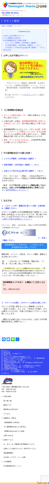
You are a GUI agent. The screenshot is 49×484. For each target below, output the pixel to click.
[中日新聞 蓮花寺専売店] (24, 6)
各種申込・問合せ (9, 364)
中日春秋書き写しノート (12, 466)
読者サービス (8, 355)
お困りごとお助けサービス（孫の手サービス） (18, 358)
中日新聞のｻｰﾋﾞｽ (18, 370)
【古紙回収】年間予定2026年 (34, 362)
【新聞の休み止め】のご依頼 (12, 367)
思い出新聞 (33, 371)
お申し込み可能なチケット (14, 36)
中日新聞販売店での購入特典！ (15, 40)
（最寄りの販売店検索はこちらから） (16, 219)
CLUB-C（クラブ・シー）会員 (13, 359)
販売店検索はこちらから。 (17, 190)
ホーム (6, 350)
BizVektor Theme (29, 476)
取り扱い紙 (7, 353)
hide (28, 31)
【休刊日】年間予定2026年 (12, 362)
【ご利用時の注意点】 (12, 38)
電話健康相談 (41, 358)
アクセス (23, 361)
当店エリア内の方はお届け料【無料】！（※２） (25, 47)
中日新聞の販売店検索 (10, 368)
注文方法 (7, 50)
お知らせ (6, 373)
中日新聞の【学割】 (19, 371)
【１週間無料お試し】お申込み (31, 365)
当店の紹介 (7, 352)
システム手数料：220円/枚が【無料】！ (22, 43)
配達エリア (18, 353)
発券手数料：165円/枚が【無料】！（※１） (23, 45)
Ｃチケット (29, 95)
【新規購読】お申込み (10, 365)
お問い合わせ (30, 367)
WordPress (17, 476)
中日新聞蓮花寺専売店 (21, 473)
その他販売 (8, 461)
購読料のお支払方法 (10, 361)
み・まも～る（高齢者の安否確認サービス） (17, 356)
